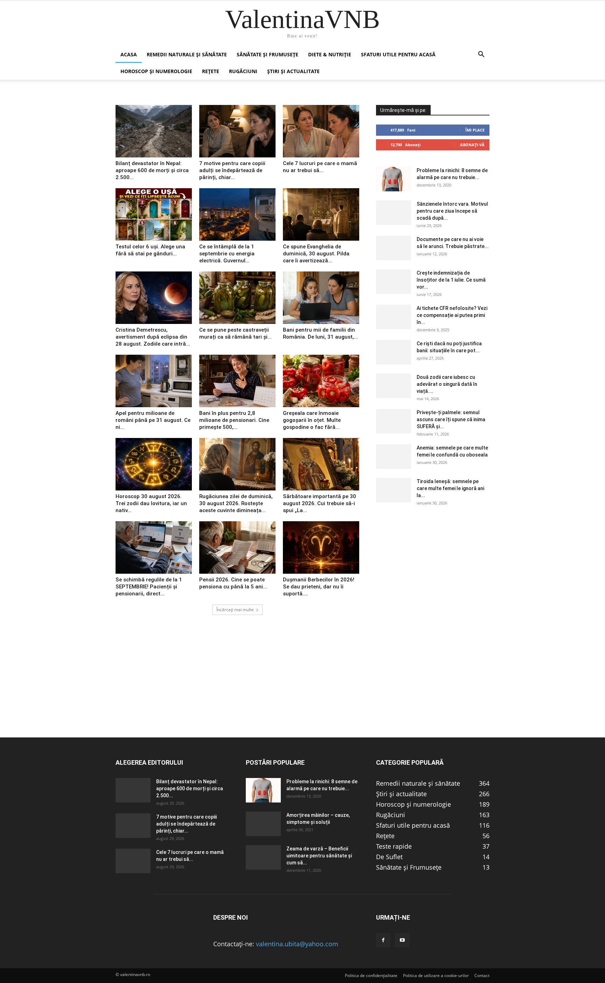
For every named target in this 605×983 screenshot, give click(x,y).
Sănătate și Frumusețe (267, 54)
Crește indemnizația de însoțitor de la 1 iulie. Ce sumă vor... (451, 280)
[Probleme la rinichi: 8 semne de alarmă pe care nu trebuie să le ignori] (393, 179)
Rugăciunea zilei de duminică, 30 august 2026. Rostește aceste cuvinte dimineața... (236, 503)
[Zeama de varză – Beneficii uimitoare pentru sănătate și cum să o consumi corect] (263, 857)
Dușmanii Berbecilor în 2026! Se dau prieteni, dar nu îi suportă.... (318, 587)
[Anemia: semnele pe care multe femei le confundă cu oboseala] (393, 456)
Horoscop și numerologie (156, 71)
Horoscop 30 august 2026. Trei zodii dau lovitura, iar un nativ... (151, 503)
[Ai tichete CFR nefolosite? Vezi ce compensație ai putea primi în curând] (393, 317)
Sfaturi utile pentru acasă (398, 54)
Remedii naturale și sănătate (187, 54)
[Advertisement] (302, 688)
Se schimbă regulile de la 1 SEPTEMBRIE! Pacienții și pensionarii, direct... (149, 587)
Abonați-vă (472, 144)
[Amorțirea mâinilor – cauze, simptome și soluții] (263, 824)
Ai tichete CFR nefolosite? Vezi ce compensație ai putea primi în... (452, 315)
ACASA (128, 54)
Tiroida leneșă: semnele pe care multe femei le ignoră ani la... (450, 488)
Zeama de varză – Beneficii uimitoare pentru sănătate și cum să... (319, 855)
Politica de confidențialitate (371, 975)
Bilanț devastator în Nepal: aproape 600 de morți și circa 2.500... (152, 170)
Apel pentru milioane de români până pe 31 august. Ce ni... (153, 420)
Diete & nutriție (329, 54)
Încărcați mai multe (235, 610)
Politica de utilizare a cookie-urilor (436, 975)
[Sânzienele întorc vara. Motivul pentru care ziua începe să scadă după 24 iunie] (393, 212)
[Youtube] (402, 940)
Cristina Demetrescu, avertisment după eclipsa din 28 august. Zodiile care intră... (153, 337)
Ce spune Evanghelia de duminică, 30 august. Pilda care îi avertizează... (316, 253)
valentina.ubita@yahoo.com (297, 944)
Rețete (210, 71)
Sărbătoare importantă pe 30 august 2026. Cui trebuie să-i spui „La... (319, 503)
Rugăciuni (243, 71)
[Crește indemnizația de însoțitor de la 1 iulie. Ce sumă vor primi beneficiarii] (393, 281)
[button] (481, 54)
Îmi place (475, 130)
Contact (481, 975)
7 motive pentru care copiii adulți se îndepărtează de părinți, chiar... (232, 170)
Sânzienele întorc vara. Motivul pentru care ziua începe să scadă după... (452, 211)
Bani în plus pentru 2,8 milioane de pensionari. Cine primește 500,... (234, 420)
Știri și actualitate (293, 71)
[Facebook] (383, 940)
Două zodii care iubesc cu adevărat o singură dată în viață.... (447, 384)
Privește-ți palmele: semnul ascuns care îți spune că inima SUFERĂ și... (451, 419)
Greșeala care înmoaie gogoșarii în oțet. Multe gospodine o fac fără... (312, 420)
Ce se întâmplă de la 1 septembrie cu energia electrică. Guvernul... (227, 253)
